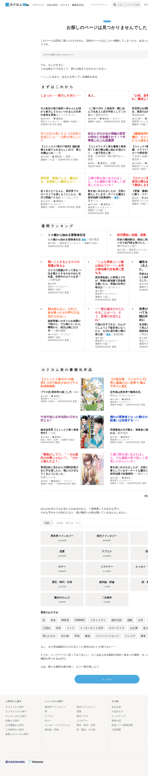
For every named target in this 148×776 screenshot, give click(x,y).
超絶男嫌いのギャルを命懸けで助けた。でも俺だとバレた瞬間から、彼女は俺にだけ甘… (64, 325)
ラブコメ (65, 334)
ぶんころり (72, 197)
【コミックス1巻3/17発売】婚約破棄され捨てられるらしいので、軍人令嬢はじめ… (61, 149)
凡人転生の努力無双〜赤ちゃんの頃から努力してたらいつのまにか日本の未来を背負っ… (61, 111)
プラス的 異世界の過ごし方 (56, 392)
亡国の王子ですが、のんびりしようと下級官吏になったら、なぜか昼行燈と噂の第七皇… (110, 329)
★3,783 (113, 437)
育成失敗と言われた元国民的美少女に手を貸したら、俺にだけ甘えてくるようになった (60, 470)
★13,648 (136, 163)
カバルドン (114, 287)
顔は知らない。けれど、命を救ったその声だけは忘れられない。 (64, 312)
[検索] (115, 4)
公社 (53, 433)
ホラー (116, 118)
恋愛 (68, 156)
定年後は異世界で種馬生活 (125, 392)
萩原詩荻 (119, 334)
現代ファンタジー (50, 121)
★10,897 (136, 118)
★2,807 (44, 481)
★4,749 (44, 396)
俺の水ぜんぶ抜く (127, 246)
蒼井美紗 (123, 433)
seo (76, 392)
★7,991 (52, 243)
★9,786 (99, 337)
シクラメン (69, 114)
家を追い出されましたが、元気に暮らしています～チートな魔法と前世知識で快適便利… (107, 194)
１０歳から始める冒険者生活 (66, 234)
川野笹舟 (55, 279)
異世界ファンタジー (51, 204)
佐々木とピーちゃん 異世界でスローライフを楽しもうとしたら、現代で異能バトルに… (61, 194)
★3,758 (121, 249)
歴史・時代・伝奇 (49, 439)
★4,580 (45, 156)
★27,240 (92, 204)
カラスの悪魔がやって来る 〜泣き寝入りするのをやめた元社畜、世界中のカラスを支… (64, 273)
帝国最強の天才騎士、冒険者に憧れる (129, 431)
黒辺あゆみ (138, 114)
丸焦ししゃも (48, 477)
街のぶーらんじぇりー (122, 395)
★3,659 (92, 118)
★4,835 (52, 283)
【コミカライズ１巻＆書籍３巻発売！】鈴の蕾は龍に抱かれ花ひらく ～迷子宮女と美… (107, 149)
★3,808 (99, 290)
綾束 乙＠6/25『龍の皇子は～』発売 (107, 157)
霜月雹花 (94, 239)
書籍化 (59, 118)
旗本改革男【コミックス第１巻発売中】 (60, 431)
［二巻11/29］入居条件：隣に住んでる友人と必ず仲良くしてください (107, 111)
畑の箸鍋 (60, 330)
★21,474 (114, 399)
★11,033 (52, 334)
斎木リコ (93, 200)
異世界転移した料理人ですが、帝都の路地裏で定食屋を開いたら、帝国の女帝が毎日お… (110, 282)
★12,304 (45, 437)
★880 (91, 163)
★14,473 (45, 201)
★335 (135, 197)
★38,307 (45, 118)
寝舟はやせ (101, 114)
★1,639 (143, 337)
